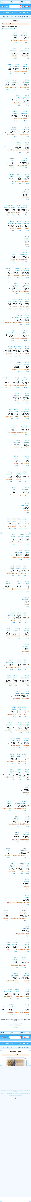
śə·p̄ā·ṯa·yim (25, 98)
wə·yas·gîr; (9, 474)
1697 (16, 64)
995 (19, 550)
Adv (10, 73)
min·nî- (27, 458)
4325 (18, 769)
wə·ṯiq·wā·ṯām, (8, 991)
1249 (18, 174)
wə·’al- (15, 678)
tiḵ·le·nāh (26, 975)
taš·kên (9, 678)
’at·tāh (18, 756)
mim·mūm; (19, 725)
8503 (9, 346)
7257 (23, 911)
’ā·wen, (13, 536)
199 (24, 205)
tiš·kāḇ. (27, 897)
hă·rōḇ (25, 66)
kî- (9, 270)
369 (26, 142)
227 (19, 707)
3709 (26, 644)
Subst (27, 873)
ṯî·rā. (13, 740)
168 (26, 691)
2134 (11, 158)
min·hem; (16, 991)
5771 (19, 315)
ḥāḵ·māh (16, 270)
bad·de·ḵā (24, 113)
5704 (14, 346)
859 (18, 613)
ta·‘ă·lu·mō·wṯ (25, 270)
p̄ (3, 1007)
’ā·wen (19, 662)
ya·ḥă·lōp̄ (18, 474)
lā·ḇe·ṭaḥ (26, 881)
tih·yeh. (17, 834)
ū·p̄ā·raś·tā (16, 630)
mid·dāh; (26, 442)
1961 (11, 174)
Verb (26, 42)
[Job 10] (2, 537)
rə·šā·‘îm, (15, 960)
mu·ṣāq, (26, 740)
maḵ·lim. (18, 145)
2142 (26, 785)
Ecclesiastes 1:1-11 (9, 29)
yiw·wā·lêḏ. (25, 599)
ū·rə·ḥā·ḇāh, (16, 442)
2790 (26, 127)
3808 (8, 64)
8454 (15, 284)
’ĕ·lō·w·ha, (26, 317)
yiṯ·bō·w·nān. (18, 552)
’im (20, 348)
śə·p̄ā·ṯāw (11, 223)
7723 (26, 534)
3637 (18, 142)
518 (14, 80)
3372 (12, 738)
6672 (23, 801)
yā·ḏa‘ (14, 521)
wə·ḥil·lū (26, 944)
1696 (26, 221)
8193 (26, 95)
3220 (15, 456)
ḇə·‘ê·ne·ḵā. (25, 192)
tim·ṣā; (27, 348)
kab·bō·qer (26, 834)
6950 (26, 487)
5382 (14, 299)
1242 (26, 832)
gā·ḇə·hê (24, 380)
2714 (24, 331)
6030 (24, 33)
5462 (9, 472)
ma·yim (16, 380)
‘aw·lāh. (17, 693)
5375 (13, 707)
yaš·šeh (14, 301)
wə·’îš (24, 568)
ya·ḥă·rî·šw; (25, 129)
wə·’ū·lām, (24, 207)
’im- (25, 474)
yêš (28, 866)
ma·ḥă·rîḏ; (26, 928)
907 (24, 111)
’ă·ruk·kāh (24, 427)
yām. (16, 458)
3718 (26, 284)
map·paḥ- (26, 1007)
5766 (17, 691)
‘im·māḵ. (26, 239)
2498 (18, 472)
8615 (21, 864)
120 (7, 581)
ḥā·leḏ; (27, 819)
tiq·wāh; (21, 866)
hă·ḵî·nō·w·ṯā (11, 615)
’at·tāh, (19, 615)
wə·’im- (14, 82)
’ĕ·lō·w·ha (11, 333)
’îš (8, 82)
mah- (5, 380)
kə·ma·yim (18, 772)
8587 (26, 268)
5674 (11, 769)
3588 (7, 268)
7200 (21, 534)
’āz (20, 709)
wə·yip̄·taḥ (18, 223)
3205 (26, 597)
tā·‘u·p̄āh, (16, 819)
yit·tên (13, 207)
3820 (26, 628)
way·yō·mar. (12, 50)
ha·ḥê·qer (24, 333)
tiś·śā (14, 709)
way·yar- (21, 536)
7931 (8, 675)
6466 (26, 393)
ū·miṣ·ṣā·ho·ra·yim (20, 803)
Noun (15, 42)
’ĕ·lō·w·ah (7, 207)
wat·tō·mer (24, 160)
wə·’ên (27, 145)
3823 (11, 566)
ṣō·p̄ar (15, 35)
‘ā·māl (12, 756)
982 (24, 848)
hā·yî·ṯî (12, 176)
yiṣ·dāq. (18, 98)
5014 (17, 566)
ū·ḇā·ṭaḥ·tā (23, 850)
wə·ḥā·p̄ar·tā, (11, 866)
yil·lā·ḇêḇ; (11, 568)
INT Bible (21, 1023)
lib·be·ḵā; (26, 630)
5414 (12, 205)
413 (8, 628)
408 (14, 675)
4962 (14, 111)
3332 (26, 738)
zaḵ (12, 160)
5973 (26, 236)
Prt (28, 152)
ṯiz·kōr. (27, 787)
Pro (19, 215)
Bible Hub (15, 1027)
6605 (18, 221)
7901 (26, 895)
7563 (15, 958)
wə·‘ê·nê (23, 960)
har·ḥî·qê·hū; (25, 678)
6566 (17, 628)
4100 (4, 378)
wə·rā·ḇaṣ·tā (22, 913)
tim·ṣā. (18, 364)
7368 (26, 675)
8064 (16, 378)
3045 (26, 299)
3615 (26, 973)
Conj (15, 89)
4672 (26, 346)
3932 (13, 127)
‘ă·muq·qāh (15, 395)
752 (24, 425)
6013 (16, 393)
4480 (26, 456)
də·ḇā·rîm (16, 66)
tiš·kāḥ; (27, 772)
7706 (26, 362)
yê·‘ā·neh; (26, 82)
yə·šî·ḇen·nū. (25, 505)
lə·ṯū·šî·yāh (15, 286)
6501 (18, 581)
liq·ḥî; (27, 176)
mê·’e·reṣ (13, 427)
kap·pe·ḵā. (26, 646)
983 (26, 879)
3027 (10, 660)
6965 (8, 801)
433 (7, 205)
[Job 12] (29, 537)
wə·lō (27, 552)
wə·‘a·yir (26, 583)
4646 (26, 1005)
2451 (17, 268)
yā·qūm (9, 803)
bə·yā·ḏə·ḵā (9, 662)
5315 (10, 1005)
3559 (12, 613)
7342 (17, 440)
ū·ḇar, (19, 176)
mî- (19, 207)
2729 (26, 926)
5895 (26, 581)
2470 (26, 942)
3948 (26, 174)
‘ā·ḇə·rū (12, 772)
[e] (26, 33)
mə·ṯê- (9, 521)
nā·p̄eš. (11, 1007)
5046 (24, 252)
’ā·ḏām (8, 583)
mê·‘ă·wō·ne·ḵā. (17, 317)
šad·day (26, 364)
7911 (26, 769)
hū (20, 521)
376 (6, 80)
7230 (24, 64)
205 (13, 534)
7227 (7, 942)
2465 (26, 816)
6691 (14, 33)
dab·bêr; (26, 223)
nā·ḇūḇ (18, 568)
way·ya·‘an (24, 35)
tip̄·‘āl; (27, 395)
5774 (16, 816)
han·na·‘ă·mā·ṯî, (24, 50)
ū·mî (14, 489)
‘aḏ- (16, 348)
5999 (11, 754)
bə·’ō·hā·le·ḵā (25, 693)
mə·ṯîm (15, 113)
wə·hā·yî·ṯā (9, 725)
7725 (26, 503)
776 (14, 425)
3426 (26, 864)
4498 (15, 973)
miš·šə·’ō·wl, (25, 411)
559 (14, 48)
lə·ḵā (13, 254)
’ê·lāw (8, 630)
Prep (27, 246)
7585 (26, 409)
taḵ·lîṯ (10, 348)
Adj (28, 58)
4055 (26, 440)
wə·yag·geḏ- (23, 254)
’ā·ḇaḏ (27, 991)
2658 (12, 864)
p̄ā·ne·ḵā (26, 725)
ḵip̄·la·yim (26, 286)
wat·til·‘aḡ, (13, 129)
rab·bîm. (8, 944)
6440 (26, 722)
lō (10, 66)
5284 (26, 48)
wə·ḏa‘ (27, 301)
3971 (19, 722)
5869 (26, 189)
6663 (17, 95)
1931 (18, 519)
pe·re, (19, 583)
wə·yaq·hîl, (25, 489)
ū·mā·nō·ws (14, 975)
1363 (24, 378)
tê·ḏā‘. (11, 411)
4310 (17, 205)
